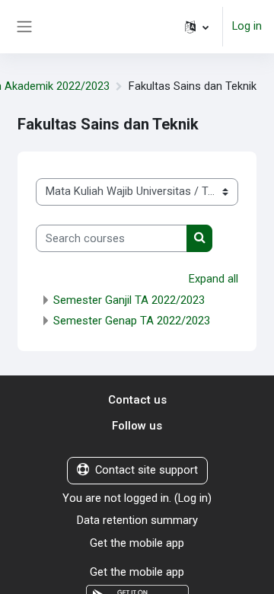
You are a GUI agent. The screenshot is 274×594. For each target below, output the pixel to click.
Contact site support (146, 470)
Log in (247, 26)
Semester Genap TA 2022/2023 (131, 320)
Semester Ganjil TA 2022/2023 (129, 300)
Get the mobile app (137, 543)
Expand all (213, 279)
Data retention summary (137, 520)
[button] (196, 26)
